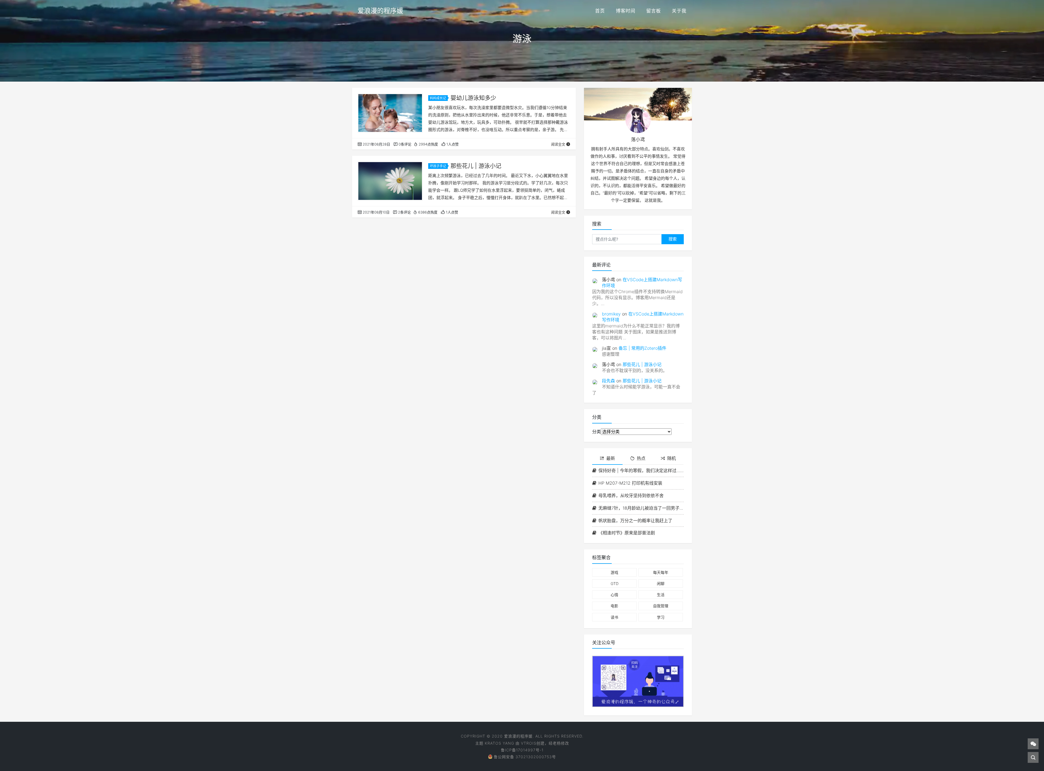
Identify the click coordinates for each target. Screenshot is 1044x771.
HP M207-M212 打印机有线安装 (630, 483)
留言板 (653, 11)
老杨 (557, 743)
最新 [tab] (610, 458)
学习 (660, 617)
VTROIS (528, 743)
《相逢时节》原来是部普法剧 (626, 532)
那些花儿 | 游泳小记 (475, 165)
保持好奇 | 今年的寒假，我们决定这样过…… (640, 470)
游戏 (614, 572)
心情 (614, 594)
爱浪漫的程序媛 (380, 11)
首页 (600, 11)
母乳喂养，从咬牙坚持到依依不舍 (631, 495)
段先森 (608, 380)
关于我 (679, 11)
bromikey (611, 314)
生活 (660, 594)
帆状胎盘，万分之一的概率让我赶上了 (635, 520)
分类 (596, 431)
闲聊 (660, 583)
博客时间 (625, 11)
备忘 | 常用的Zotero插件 (642, 348)
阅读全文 (558, 144)
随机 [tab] (671, 458)
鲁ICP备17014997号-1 (522, 750)
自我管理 (660, 605)
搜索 (673, 238)
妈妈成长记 (438, 98)
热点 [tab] (641, 458)
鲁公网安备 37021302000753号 (525, 756)
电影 (614, 605)
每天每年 (660, 572)
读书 (614, 617)
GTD (615, 583)
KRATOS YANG (499, 743)
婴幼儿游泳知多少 (473, 97)
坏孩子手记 (438, 166)
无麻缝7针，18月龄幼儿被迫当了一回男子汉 (641, 508)
